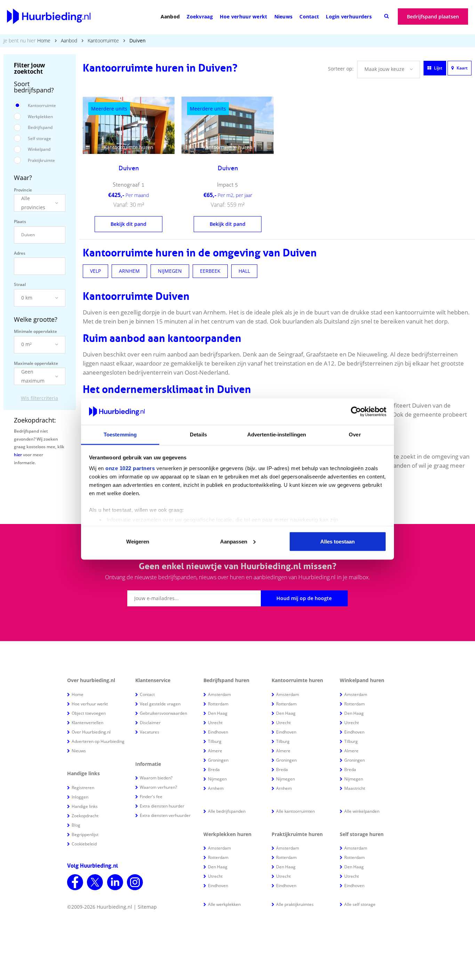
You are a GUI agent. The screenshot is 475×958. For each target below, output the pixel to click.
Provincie (23, 190)
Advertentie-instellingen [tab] (276, 434)
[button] (39, 203)
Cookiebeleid (84, 844)
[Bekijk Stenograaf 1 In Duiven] (129, 125)
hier (18, 455)
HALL (244, 271)
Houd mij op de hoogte (304, 598)
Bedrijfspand (40, 127)
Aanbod (170, 16)
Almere (215, 751)
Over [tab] (355, 434)
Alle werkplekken (224, 904)
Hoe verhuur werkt (243, 16)
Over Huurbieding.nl (91, 732)
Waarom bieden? (156, 778)
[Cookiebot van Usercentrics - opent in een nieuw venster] (355, 412)
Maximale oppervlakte (36, 363)
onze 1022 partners (130, 468)
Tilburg (215, 741)
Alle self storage (360, 904)
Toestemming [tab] (120, 434)
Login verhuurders (349, 16)
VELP (95, 271)
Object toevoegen (89, 713)
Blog (76, 825)
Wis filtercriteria (39, 398)
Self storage (39, 138)
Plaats (20, 221)
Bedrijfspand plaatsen (433, 16)
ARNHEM (129, 271)
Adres (19, 253)
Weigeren (137, 541)
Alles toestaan (337, 541)
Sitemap (147, 906)
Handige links (85, 806)
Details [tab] (198, 434)
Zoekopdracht (85, 816)
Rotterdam (218, 704)
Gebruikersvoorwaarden (163, 713)
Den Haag (217, 713)
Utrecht (215, 723)
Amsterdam (219, 694)
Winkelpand (39, 149)
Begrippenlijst (85, 834)
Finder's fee (151, 797)
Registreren (83, 788)
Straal (20, 284)
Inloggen (80, 797)
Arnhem (216, 788)
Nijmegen (217, 779)
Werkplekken (40, 117)
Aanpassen (233, 541)
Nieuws (283, 16)
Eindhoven (218, 732)
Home (43, 40)
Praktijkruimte (41, 160)
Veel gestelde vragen (160, 704)
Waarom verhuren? (158, 787)
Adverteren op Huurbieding (98, 741)
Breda (214, 769)
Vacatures (149, 732)
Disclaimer (150, 723)
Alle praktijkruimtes (295, 904)
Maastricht (354, 788)
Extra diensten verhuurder (165, 815)
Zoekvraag (200, 16)
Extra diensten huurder (162, 806)
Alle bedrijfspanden (226, 811)
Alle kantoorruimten (295, 811)
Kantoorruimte (103, 40)
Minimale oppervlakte (35, 331)
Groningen (218, 760)
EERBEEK (210, 271)
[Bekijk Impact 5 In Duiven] (227, 125)
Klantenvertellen (87, 723)
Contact (309, 16)
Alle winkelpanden (361, 811)
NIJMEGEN (170, 271)
